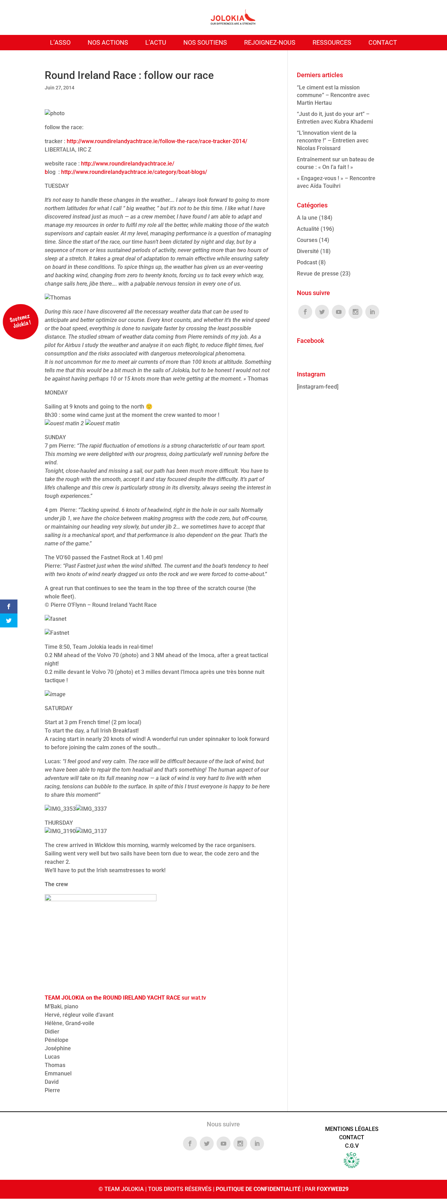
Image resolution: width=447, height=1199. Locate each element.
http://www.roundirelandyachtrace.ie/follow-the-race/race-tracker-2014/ (157, 141)
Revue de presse (318, 273)
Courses (307, 240)
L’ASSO (60, 42)
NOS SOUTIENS (205, 42)
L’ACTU (155, 42)
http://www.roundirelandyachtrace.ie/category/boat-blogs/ (134, 172)
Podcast (307, 262)
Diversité (308, 251)
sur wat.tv (125, 997)
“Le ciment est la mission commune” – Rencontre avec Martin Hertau (333, 95)
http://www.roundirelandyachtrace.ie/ (127, 163)
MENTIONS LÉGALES (352, 1129)
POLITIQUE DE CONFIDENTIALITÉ (258, 1189)
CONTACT (382, 42)
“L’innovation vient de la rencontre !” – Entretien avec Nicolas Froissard (332, 141)
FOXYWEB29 (333, 1189)
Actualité (308, 229)
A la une (307, 217)
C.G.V (352, 1145)
